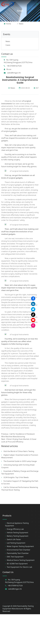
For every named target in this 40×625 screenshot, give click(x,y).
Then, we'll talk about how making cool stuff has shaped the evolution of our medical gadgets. (19, 138)
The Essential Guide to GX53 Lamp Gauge (20, 461)
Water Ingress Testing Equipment (20, 546)
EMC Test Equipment (15, 556)
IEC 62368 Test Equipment (17, 563)
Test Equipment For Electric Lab (19, 567)
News (20, 10)
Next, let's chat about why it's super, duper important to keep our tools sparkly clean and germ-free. (18, 147)
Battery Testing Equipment (17, 536)
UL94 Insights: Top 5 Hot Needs (16, 477)
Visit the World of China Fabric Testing (19, 451)
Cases (8, 45)
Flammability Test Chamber (18, 553)
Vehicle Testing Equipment (17, 532)
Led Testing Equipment (16, 543)
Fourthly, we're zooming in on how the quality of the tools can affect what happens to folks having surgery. (19, 157)
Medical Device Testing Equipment (20, 560)
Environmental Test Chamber (18, 550)
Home (8, 24)
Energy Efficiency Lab (15, 529)
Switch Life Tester (14, 539)
